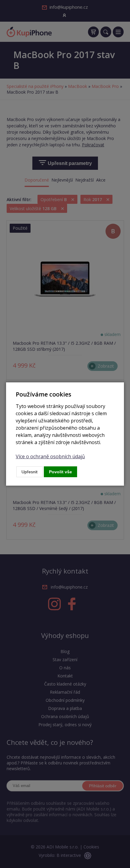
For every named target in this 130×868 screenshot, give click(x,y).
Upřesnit (29, 471)
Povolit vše (60, 471)
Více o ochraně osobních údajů (50, 456)
